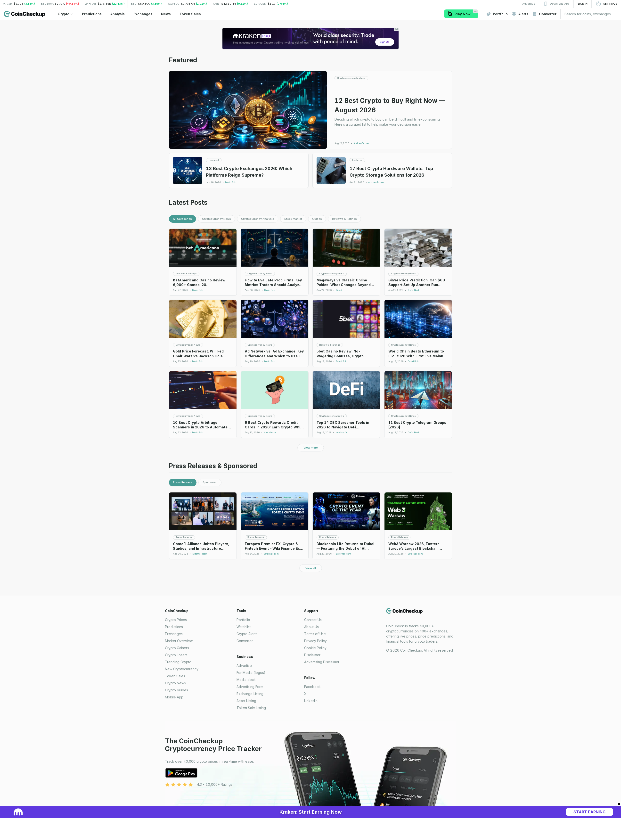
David (339, 290)
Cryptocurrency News (216, 219)
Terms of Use (315, 634)
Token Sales (175, 676)
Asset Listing (246, 701)
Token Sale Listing (251, 708)
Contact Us (313, 620)
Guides (317, 219)
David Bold (231, 182)
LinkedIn (311, 701)
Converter (245, 641)
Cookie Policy (315, 648)
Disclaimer (312, 655)
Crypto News (175, 683)
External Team (199, 554)
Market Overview (179, 641)
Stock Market (293, 219)
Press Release (182, 482)
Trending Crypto (178, 662)
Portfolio (243, 620)
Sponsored (210, 482)
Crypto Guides (176, 690)
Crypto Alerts (247, 634)
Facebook (312, 687)
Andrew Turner (361, 143)
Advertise (244, 665)
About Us (311, 627)
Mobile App (174, 697)
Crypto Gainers (177, 648)
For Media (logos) (251, 673)
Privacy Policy (315, 641)
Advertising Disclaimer (321, 662)
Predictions (174, 627)
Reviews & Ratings (344, 219)
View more (310, 447)
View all (310, 568)
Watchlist (244, 627)
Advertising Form (250, 687)
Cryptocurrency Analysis (257, 219)
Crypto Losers (176, 655)
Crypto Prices (176, 620)
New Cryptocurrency (181, 669)
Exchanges (174, 634)
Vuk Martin (270, 432)
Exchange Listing (250, 694)
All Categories (182, 219)
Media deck (246, 680)
